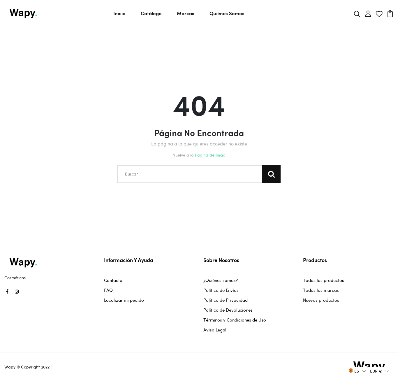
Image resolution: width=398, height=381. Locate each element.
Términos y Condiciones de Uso (234, 320)
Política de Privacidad (225, 300)
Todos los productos (323, 280)
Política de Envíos (221, 290)
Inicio (119, 13)
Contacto (113, 280)
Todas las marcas (321, 290)
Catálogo (151, 13)
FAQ (108, 290)
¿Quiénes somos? (220, 280)
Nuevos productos (321, 300)
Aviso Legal (214, 330)
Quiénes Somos (226, 13)
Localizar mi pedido (124, 300)
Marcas (185, 13)
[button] (357, 370)
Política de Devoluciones (228, 310)
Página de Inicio (210, 155)
